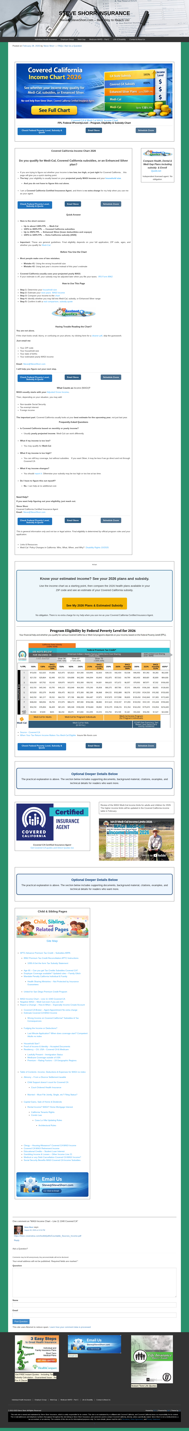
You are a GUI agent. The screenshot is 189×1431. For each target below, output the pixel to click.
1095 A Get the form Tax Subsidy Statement (47, 963)
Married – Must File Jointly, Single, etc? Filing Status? (52, 1094)
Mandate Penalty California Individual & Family (45, 976)
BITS (155, 1410)
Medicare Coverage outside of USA (43, 1057)
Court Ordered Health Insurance (46, 1087)
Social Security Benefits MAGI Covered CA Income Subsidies (52, 1160)
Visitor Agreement (136, 1419)
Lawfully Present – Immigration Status (45, 1054)
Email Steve (94, 130)
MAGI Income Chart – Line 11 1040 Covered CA (42, 999)
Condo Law (36, 1115)
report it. (39, 473)
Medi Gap (81, 39)
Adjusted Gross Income (58, 392)
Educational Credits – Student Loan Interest (44, 1151)
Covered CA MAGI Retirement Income (41, 1148)
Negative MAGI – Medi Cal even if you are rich (41, 1002)
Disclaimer (125, 1419)
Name (15, 1300)
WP (168, 1410)
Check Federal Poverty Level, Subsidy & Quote (42, 131)
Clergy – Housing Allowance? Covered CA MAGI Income (50, 1145)
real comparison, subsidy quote (58, 301)
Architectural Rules (47, 1125)
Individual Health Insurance (46, 39)
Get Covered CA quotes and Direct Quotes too (52, 848)
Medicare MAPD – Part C (99, 39)
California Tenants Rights (42, 1112)
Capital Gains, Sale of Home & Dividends (43, 1102)
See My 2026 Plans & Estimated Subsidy (94, 605)
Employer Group (67, 39)
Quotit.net (156, 171)
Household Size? (32, 1043)
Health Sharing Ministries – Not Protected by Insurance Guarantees (53, 983)
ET (180, 1410)
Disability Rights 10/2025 (97, 547)
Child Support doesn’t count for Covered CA (47, 1082)
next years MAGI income (53, 292)
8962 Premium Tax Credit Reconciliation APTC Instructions (51, 958)
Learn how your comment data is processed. (70, 1327)
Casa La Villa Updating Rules (48, 1120)
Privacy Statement (153, 1419)
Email (15, 1310)
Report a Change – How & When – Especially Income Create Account (52, 1005)
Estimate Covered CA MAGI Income (40, 1013)
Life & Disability (119, 39)
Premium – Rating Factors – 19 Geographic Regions (51, 1060)
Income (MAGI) (81, 388)
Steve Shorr (28, 1227)
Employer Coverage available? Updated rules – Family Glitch (52, 973)
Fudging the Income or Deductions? (40, 1028)
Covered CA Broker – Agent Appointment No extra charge (50, 1010)
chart (57, 295)
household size (50, 290)
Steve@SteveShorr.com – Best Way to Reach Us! (94, 20)
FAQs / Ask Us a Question (70, 46)
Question (17, 1265)
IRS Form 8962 (105, 276)
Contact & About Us (137, 39)
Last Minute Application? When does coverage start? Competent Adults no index (57, 1034)
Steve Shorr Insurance (94, 13)
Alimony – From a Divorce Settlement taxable (45, 1077)
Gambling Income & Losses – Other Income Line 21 (48, 1154)
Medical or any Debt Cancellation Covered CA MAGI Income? (52, 1157)
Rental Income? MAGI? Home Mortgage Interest (50, 1107)
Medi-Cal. (46, 245)
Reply (16, 1240)
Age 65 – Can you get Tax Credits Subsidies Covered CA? (51, 970)
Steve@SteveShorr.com (34, 364)
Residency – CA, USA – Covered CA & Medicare (46, 1049)
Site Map (52, 940)
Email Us (73, 1356)
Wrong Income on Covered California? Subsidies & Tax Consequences (53, 1019)
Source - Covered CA (30, 732)
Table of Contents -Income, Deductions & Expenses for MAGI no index (53, 1072)
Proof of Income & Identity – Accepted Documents (47, 1046)
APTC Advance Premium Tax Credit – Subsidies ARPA (45, 953)
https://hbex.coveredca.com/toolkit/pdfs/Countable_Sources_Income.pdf (47, 1236)
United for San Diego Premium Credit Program (45, 991)
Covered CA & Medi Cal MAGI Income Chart (94, 120)
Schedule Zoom (146, 130)
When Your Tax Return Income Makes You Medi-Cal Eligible (48, 735)
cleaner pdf (97, 335)
